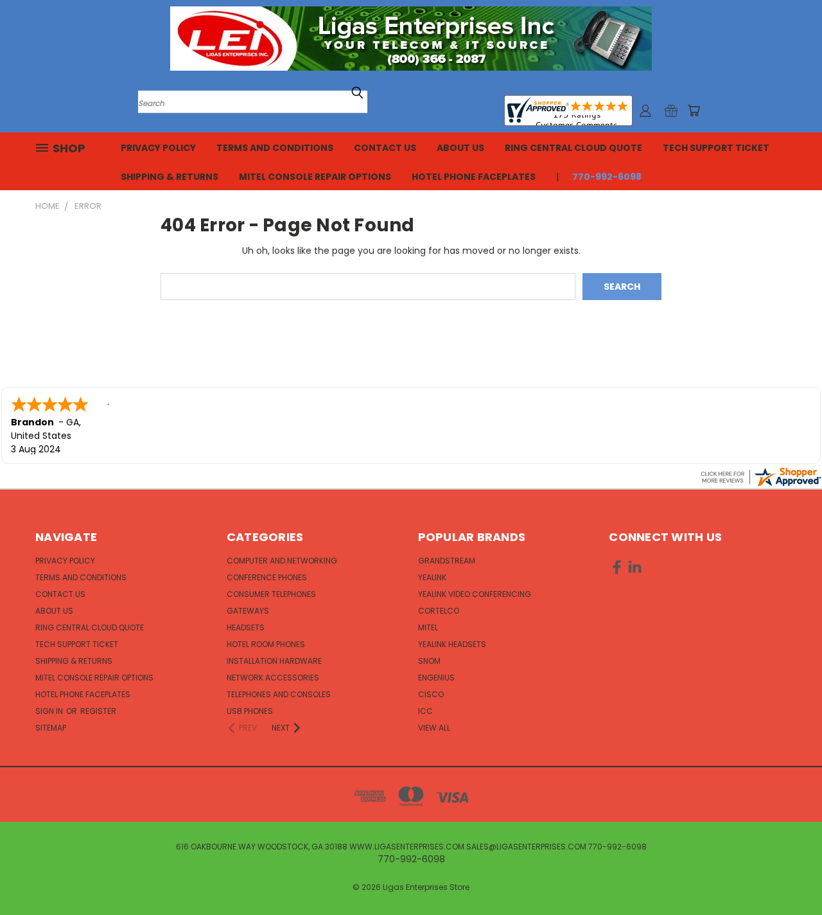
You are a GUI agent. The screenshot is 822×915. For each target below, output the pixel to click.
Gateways (248, 610)
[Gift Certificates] (671, 110)
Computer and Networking (282, 560)
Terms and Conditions (274, 147)
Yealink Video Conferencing (474, 594)
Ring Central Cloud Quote (573, 147)
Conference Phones (267, 577)
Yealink (432, 577)
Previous (788, 875)
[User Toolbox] (645, 110)
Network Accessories (273, 677)
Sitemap (50, 727)
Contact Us (385, 147)
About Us (460, 147)
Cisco (431, 694)
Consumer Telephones (271, 594)
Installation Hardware (274, 660)
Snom (429, 660)
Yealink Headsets (452, 644)
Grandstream (446, 560)
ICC (425, 711)
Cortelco (438, 610)
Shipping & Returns (169, 176)
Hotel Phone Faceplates (474, 176)
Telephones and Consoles (279, 694)
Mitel (428, 627)
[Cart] (693, 110)
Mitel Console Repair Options (315, 176)
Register (98, 711)
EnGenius (436, 677)
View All (434, 727)
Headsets (246, 627)
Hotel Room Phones (266, 644)
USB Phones (250, 711)
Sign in (50, 711)
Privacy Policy (158, 147)
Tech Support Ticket (716, 147)
